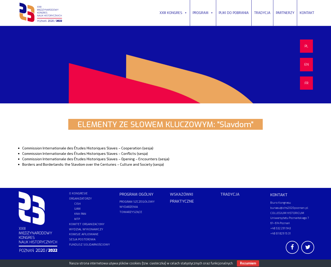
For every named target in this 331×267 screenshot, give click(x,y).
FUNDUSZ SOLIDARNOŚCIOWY (89, 245)
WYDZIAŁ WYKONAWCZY (86, 229)
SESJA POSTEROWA (82, 239)
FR (307, 83)
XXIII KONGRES (171, 13)
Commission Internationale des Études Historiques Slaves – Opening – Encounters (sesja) (95, 159)
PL (306, 46)
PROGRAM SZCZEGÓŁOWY (137, 202)
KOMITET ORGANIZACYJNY (86, 224)
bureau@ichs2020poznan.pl (289, 207)
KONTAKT (307, 13)
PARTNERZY (285, 13)
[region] (165, 64)
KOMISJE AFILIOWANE (84, 234)
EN (306, 64)
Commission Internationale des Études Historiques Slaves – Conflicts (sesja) (85, 153)
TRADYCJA (262, 13)
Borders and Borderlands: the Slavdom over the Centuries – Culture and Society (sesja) (93, 164)
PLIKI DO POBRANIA (234, 13)
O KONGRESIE (78, 193)
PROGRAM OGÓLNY (136, 194)
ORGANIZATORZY (80, 199)
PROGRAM (200, 13)
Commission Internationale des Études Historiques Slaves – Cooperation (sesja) (87, 148)
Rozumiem (248, 263)
